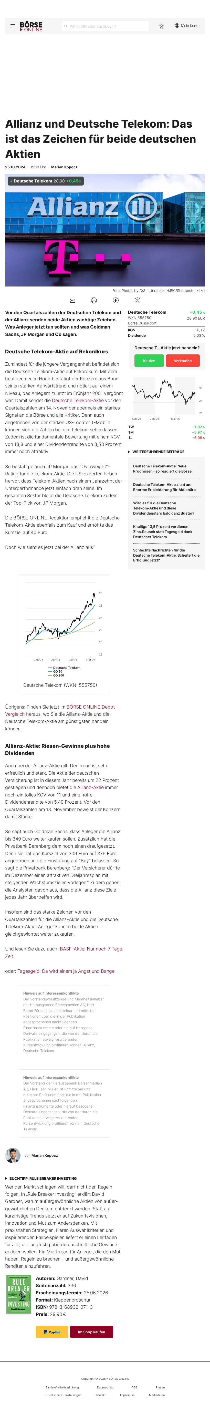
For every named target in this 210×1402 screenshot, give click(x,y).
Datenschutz (105, 1387)
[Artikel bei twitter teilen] (137, 300)
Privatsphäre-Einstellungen (63, 1395)
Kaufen (149, 361)
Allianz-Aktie (90, 787)
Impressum (127, 1395)
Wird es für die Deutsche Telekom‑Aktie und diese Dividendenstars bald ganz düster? (163, 508)
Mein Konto (190, 25)
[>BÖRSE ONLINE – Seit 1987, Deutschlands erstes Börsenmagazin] (31, 26)
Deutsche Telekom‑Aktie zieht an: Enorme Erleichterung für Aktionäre (164, 487)
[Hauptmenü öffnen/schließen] (12, 25)
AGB (134, 1387)
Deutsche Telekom (60, 685)
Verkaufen (183, 361)
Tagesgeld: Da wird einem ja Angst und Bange (65, 971)
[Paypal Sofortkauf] (52, 1332)
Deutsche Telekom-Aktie (78, 400)
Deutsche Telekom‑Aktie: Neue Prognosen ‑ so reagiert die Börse (162, 468)
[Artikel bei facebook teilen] (116, 300)
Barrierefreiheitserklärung (62, 1387)
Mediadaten (157, 1395)
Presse (160, 1387)
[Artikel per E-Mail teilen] (72, 300)
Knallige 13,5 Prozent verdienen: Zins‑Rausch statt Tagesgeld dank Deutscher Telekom (162, 531)
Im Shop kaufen (91, 1332)
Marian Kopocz (45, 1155)
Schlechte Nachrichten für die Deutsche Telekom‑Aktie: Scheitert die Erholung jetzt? (166, 555)
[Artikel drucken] (94, 300)
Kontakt (101, 1395)
